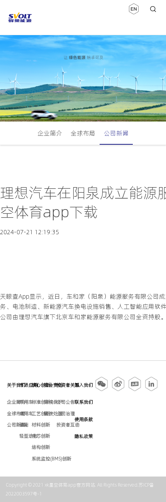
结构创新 (41, 447)
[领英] (151, 390)
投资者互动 (68, 424)
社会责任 (53, 385)
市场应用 (28, 385)
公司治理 (65, 413)
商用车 (26, 413)
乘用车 (26, 402)
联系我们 (84, 402)
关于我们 (16, 385)
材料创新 (41, 424)
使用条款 (84, 419)
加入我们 (84, 385)
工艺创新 (41, 413)
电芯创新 (41, 436)
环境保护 (53, 402)
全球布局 (83, 133)
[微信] (102, 390)
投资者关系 (68, 385)
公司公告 (65, 402)
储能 (24, 424)
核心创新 (41, 385)
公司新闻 (116, 133)
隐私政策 (84, 436)
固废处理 (53, 413)
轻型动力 (28, 436)
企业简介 (49, 133)
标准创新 (41, 402)
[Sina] (118, 390)
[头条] (134, 390)
